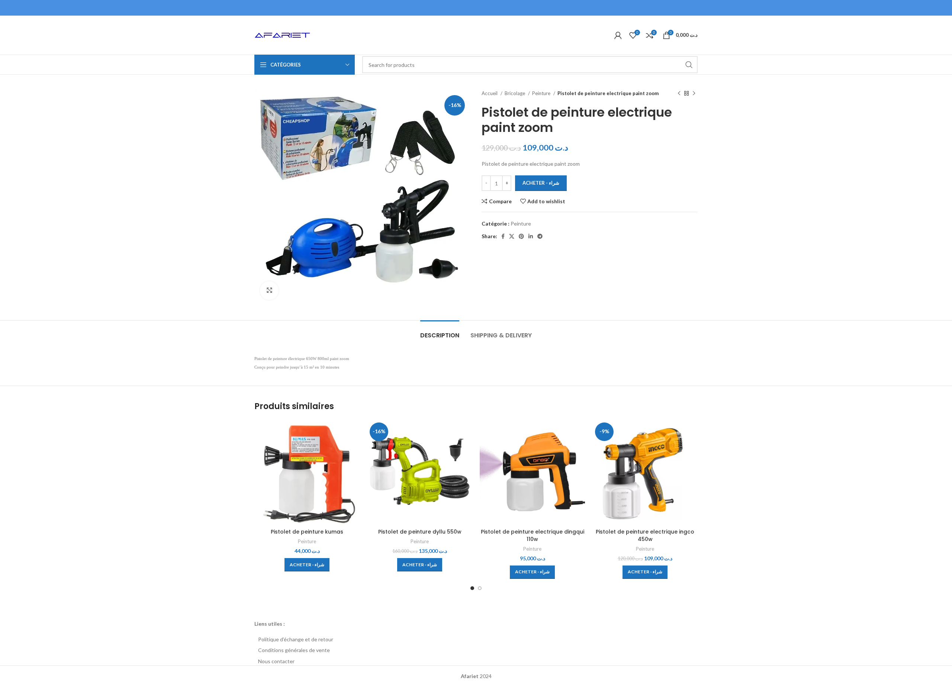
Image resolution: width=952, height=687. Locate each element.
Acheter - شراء (540, 183)
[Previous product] (679, 93)
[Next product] (694, 93)
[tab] (439, 331)
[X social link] (512, 236)
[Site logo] (282, 34)
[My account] (618, 35)
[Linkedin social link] (530, 236)
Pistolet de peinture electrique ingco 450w (645, 535)
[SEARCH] (689, 64)
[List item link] (476, 639)
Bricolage (515, 93)
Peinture (541, 93)
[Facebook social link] (503, 236)
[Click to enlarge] (269, 290)
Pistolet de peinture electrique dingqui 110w (532, 535)
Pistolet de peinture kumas (307, 531)
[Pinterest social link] (521, 236)
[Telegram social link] (540, 236)
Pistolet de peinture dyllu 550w (419, 531)
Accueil (490, 93)
